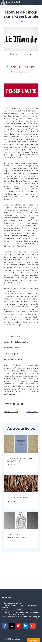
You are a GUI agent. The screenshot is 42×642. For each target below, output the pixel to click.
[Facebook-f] (5, 626)
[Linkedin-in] (26, 626)
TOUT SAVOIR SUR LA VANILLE (19, 498)
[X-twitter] (12, 626)
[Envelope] (33, 626)
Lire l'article (11, 464)
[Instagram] (19, 626)
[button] (35, 2)
